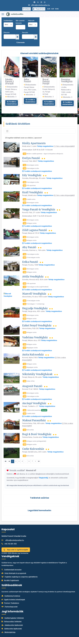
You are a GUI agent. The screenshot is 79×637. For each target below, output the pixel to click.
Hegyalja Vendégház (35, 308)
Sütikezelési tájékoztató (13, 629)
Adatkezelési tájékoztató (13, 625)
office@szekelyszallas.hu (40, 5)
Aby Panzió (29, 247)
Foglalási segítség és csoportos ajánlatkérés (21, 577)
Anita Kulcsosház (33, 354)
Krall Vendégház (32, 192)
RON (57, 9)
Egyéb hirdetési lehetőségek (14, 599)
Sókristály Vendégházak (37, 374)
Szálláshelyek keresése (12, 570)
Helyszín (31, 21)
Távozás (25, 33)
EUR (48, 9)
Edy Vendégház (31, 175)
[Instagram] (41, 2)
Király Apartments (34, 143)
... (25, 461)
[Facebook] (34, 2)
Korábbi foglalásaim (11, 580)
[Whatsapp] (44, 2)
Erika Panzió (30, 262)
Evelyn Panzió (31, 158)
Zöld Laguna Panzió (34, 230)
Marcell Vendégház (34, 293)
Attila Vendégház (32, 276)
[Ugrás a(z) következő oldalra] (35, 461)
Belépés (27, 9)
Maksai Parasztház (34, 420)
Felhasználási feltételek (12, 621)
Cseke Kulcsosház (33, 448)
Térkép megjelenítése (45, 146)
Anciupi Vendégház (34, 403)
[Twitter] (38, 2)
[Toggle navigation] (7, 131)
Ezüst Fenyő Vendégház (36, 325)
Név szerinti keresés (20, 22)
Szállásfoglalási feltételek (14, 618)
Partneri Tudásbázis (11, 603)
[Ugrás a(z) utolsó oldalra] (39, 461)
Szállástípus (8, 21)
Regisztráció (40, 9)
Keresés (21, 42)
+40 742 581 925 (10, 544)
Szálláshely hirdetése (12, 596)
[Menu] (3, 14)
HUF (52, 9)
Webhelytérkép (9, 632)
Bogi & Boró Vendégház (36, 434)
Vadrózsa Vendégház (35, 337)
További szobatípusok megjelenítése (38, 171)
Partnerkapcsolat (10, 607)
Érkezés (7, 33)
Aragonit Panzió (32, 386)
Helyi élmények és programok (15, 573)
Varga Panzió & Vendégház (38, 209)
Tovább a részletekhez (11, 103)
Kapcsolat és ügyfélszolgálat (17, 550)
